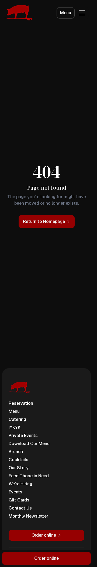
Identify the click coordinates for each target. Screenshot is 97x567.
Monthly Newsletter (28, 516)
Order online (46, 558)
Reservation (21, 403)
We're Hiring (20, 484)
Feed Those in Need (29, 476)
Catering (17, 419)
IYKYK (14, 427)
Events (15, 492)
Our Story (19, 468)
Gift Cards (19, 500)
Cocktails (18, 460)
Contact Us (20, 508)
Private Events (23, 435)
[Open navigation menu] (82, 13)
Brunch (16, 451)
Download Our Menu (29, 443)
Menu (65, 13)
